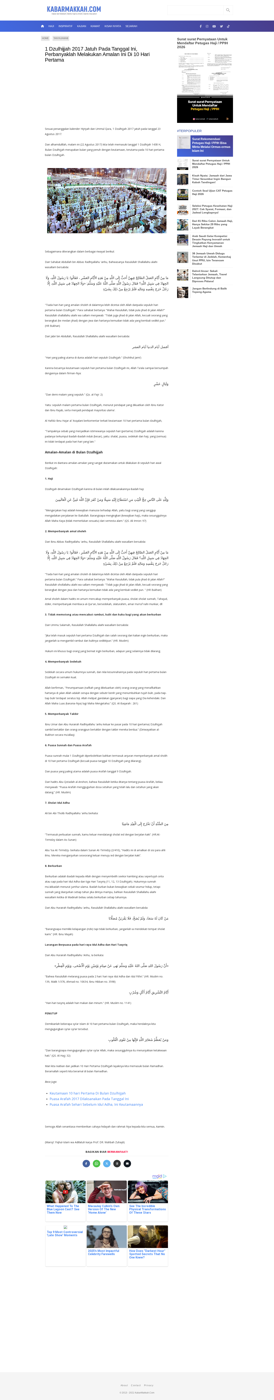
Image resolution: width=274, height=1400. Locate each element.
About (124, 1385)
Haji (51, 26)
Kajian (81, 26)
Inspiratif (66, 26)
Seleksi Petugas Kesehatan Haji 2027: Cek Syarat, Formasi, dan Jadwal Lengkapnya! (212, 209)
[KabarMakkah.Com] (201, 26)
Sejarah (131, 26)
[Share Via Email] (127, 1163)
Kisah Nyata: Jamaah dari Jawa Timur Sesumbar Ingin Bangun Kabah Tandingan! (212, 179)
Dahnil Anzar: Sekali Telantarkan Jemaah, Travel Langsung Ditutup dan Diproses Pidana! (209, 276)
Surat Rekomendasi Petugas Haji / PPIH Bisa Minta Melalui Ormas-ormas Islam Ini (211, 144)
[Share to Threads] (117, 1163)
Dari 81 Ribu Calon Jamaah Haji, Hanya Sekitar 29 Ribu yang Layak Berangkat (212, 224)
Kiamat (95, 26)
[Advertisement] (107, 96)
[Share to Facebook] (86, 1163)
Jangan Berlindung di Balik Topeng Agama (209, 290)
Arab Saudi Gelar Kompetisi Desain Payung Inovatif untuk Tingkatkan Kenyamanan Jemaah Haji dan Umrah (211, 241)
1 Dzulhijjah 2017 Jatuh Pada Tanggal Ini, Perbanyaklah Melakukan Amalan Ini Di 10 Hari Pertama (97, 54)
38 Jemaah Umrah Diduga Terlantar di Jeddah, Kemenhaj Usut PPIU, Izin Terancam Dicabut (211, 258)
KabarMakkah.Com (144, 1392)
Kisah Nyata (113, 26)
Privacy (149, 1385)
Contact (136, 1385)
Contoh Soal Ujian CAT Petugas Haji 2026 (212, 192)
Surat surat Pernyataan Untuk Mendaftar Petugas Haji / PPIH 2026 (202, 43)
